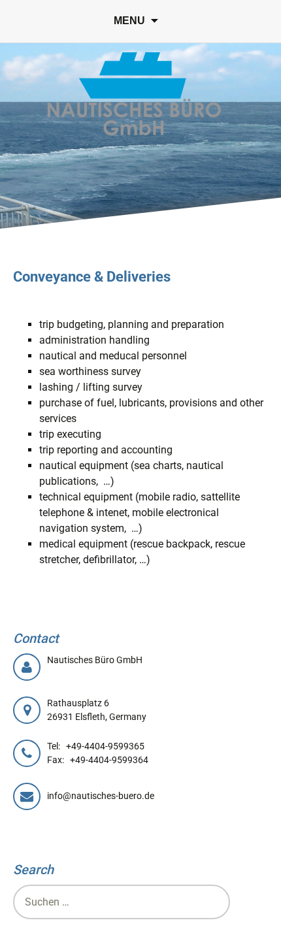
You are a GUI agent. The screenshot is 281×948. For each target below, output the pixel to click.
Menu (129, 20)
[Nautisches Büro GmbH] (134, 95)
